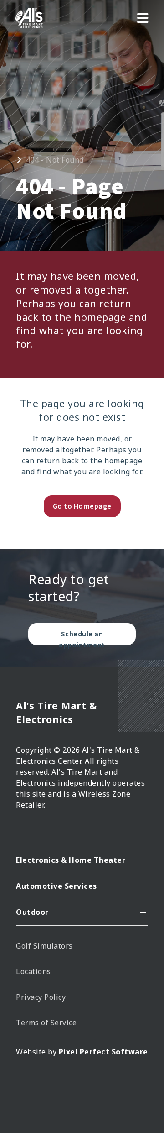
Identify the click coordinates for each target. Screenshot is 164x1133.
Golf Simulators (44, 946)
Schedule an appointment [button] (82, 637)
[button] (143, 18)
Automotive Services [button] (56, 886)
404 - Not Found (55, 160)
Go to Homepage (82, 506)
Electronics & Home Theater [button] (70, 860)
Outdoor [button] (32, 912)
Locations (33, 971)
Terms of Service (46, 1023)
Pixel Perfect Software (103, 1052)
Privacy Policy (41, 997)
